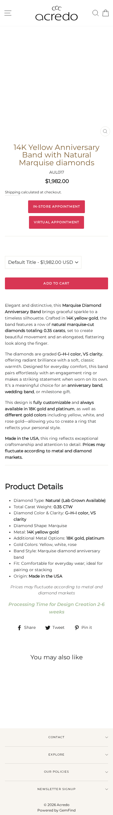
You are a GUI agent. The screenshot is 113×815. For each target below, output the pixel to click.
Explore (56, 754)
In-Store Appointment (56, 206)
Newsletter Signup (56, 789)
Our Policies (56, 772)
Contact (56, 737)
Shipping (12, 192)
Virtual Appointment (56, 222)
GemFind (67, 810)
